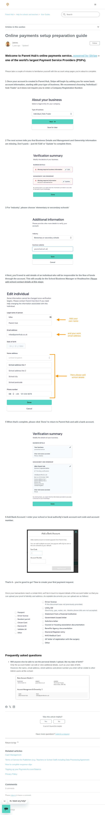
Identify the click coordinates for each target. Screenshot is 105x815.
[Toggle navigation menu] (95, 5)
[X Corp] (10, 707)
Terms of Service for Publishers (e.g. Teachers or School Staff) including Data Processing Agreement (47, 760)
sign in (13, 795)
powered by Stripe (85, 55)
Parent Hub (9, 14)
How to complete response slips (18, 764)
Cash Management (13, 755)
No (59, 721)
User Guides (45, 14)
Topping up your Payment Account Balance (23, 769)
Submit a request (62, 734)
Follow (94, 43)
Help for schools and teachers (27, 14)
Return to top (11, 743)
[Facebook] (6, 707)
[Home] (7, 4)
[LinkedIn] (14, 707)
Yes (46, 721)
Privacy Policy (11, 774)
